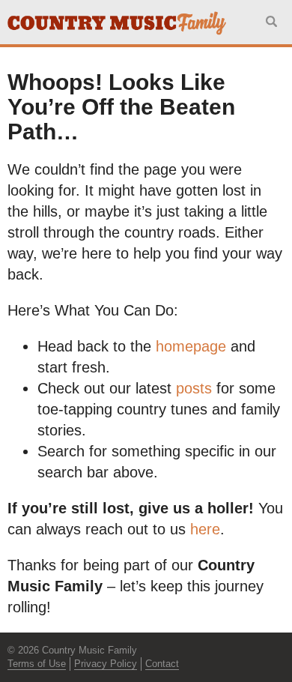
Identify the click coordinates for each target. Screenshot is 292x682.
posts (194, 388)
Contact (162, 663)
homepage (191, 346)
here (205, 529)
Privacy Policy (105, 663)
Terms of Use (36, 663)
